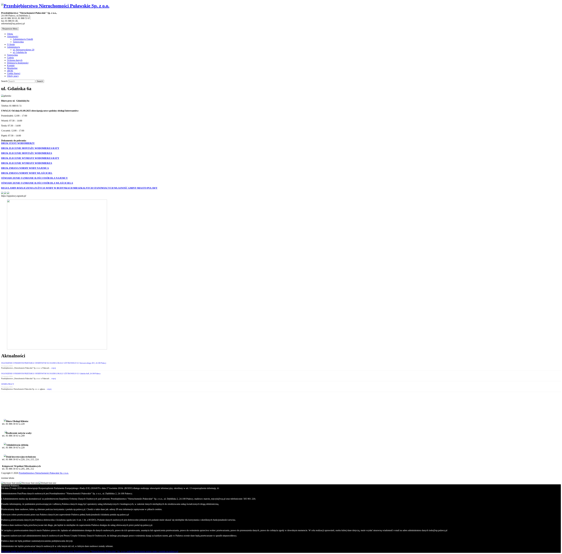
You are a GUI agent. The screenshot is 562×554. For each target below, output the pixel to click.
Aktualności (12, 36)
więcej (53, 368)
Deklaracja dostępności (17, 63)
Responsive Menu (10, 29)
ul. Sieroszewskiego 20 (23, 49)
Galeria (10, 57)
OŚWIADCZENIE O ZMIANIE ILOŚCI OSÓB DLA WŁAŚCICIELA (37, 183)
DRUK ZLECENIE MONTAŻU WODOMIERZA (26, 153)
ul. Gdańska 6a (20, 52)
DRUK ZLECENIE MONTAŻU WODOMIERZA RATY (30, 148)
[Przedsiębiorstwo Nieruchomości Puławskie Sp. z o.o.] (55, 5)
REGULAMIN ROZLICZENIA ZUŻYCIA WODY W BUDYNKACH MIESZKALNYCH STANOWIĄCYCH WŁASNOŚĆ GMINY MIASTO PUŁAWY (79, 188)
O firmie (11, 44)
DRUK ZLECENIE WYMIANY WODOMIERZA (26, 163)
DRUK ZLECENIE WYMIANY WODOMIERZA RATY (30, 158)
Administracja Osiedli (23, 39)
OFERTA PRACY (7, 384)
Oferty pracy (13, 76)
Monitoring (12, 68)
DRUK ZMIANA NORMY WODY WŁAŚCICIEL (26, 173)
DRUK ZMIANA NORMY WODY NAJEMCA (25, 168)
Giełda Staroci (13, 73)
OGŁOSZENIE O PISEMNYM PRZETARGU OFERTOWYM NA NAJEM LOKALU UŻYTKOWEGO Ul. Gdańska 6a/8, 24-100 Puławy (51, 374)
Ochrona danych (14, 60)
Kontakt (10, 65)
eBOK (10, 71)
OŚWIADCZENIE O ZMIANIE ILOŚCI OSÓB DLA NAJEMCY (34, 178)
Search (4, 81)
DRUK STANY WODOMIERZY (18, 143)
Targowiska (18, 42)
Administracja (13, 47)
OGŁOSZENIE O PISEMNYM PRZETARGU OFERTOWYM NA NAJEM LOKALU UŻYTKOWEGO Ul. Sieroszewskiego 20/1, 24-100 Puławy (53, 363)
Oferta (10, 34)
